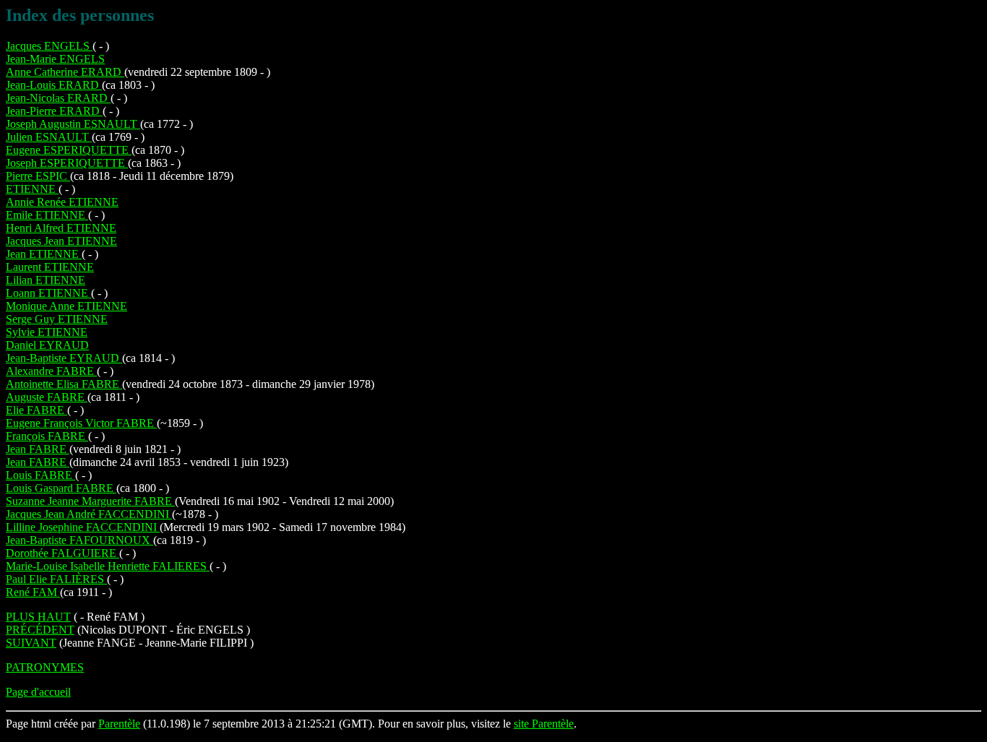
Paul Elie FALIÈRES (56, 579)
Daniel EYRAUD (47, 345)
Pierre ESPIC (38, 176)
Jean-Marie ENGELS (55, 59)
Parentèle (119, 723)
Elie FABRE (36, 410)
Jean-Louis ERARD (54, 85)
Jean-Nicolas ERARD (58, 98)
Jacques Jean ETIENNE (61, 241)
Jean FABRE (37, 449)
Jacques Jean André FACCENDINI (89, 514)
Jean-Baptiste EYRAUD (64, 358)
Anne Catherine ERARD (65, 72)
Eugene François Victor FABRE (81, 423)
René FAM (33, 592)
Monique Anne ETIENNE (66, 306)
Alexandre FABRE (51, 371)
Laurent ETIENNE (50, 267)
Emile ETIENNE (47, 215)
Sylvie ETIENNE (46, 332)
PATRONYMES (45, 667)
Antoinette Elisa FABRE (64, 384)
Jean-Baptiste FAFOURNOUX (79, 540)
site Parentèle (544, 723)
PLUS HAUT (38, 617)
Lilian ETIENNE (45, 280)
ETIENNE (32, 189)
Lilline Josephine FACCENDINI (83, 527)
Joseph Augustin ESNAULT (73, 124)
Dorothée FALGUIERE (62, 553)
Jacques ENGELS (49, 46)
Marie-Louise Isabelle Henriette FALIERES (108, 566)
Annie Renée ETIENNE (62, 202)
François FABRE (47, 436)
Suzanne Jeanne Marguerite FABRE (90, 501)
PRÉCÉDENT (40, 630)
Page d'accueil (38, 692)
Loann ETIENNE (48, 293)
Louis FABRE (40, 475)
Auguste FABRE (46, 397)
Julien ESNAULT (49, 137)
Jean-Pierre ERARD (54, 111)
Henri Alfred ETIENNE (61, 228)
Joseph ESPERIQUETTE (67, 163)
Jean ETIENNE (44, 254)
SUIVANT (31, 643)
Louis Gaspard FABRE (61, 488)
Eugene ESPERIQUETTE (69, 150)
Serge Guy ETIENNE (57, 319)
